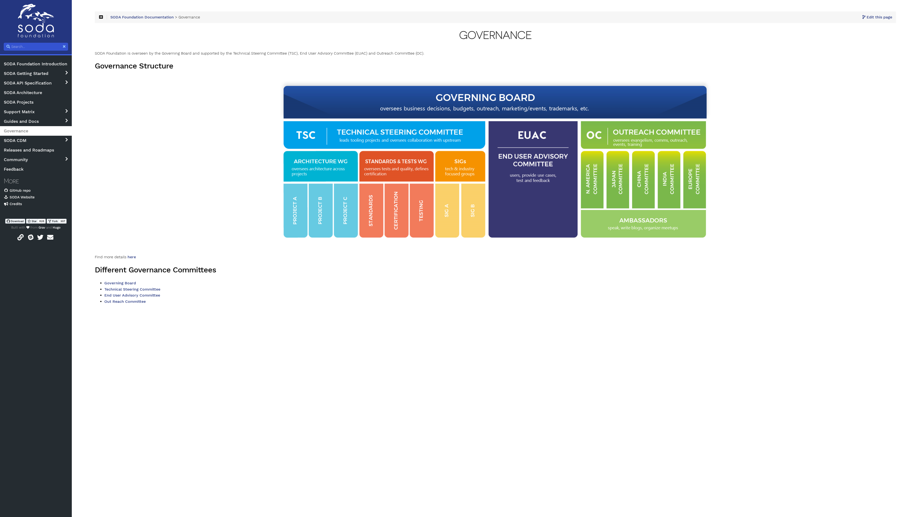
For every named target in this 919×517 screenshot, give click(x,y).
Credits (15, 204)
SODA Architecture (23, 92)
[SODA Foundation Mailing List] (50, 238)
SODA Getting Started (26, 73)
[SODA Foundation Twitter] (40, 238)
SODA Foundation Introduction (35, 64)
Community (16, 159)
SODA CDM (15, 140)
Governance (16, 131)
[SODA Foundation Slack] (31, 238)
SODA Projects (19, 102)
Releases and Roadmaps (29, 150)
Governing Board (120, 283)
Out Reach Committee (125, 301)
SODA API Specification (28, 83)
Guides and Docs (21, 121)
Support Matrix (19, 111)
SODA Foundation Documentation (142, 17)
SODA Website (21, 197)
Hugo (57, 227)
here (132, 257)
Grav (42, 227)
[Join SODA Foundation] (20, 238)
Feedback (13, 169)
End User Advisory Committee (132, 295)
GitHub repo (19, 190)
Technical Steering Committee (132, 289)
